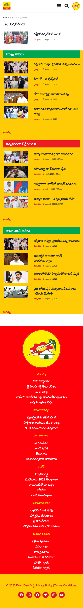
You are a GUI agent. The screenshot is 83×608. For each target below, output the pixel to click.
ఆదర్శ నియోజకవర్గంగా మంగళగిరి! (54, 154)
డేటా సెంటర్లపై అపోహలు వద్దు (51, 94)
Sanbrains (75, 603)
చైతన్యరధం (37, 39)
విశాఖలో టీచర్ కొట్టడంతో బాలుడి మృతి (56, 273)
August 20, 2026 (51, 99)
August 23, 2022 (51, 39)
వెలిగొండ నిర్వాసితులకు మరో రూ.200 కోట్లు (56, 111)
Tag (13, 17)
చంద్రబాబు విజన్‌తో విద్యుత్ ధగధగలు (56, 184)
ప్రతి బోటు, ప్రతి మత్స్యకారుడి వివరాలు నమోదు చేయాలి (55, 290)
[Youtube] (62, 595)
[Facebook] (37, 595)
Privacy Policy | (45, 585)
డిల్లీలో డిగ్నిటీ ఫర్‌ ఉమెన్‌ (47, 34)
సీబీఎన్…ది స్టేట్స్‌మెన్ (46, 79)
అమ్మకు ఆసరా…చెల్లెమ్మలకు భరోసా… (56, 198)
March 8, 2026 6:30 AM (54, 204)
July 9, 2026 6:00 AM (53, 174)
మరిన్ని (7, 132)
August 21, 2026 (51, 69)
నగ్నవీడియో (22, 17)
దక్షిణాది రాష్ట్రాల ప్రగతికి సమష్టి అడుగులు (57, 64)
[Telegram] (21, 595)
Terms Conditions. (65, 585)
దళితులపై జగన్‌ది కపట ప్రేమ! (51, 168)
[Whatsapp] (29, 595)
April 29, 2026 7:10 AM (53, 189)
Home (6, 17)
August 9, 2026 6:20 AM (54, 159)
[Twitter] (45, 595)
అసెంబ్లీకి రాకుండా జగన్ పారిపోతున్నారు (48, 258)
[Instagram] (54, 595)
